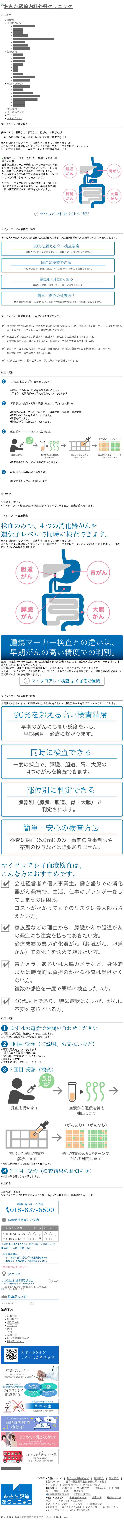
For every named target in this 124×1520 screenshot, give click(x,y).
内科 (15, 67)
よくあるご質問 (15, 112)
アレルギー (19, 102)
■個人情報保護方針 (80, 1510)
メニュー (6, 14)
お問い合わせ (14, 118)
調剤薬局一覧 (20, 45)
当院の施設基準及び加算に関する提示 (33, 39)
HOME (11, 20)
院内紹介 (18, 32)
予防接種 (12, 109)
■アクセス (91, 1507)
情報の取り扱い (21, 48)
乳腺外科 (18, 54)
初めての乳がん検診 (57, 1504)
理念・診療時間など (24, 26)
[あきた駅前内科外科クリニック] (37, 6)
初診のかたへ (20, 35)
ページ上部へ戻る (11, 1468)
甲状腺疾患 (19, 58)
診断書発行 (19, 105)
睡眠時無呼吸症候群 (24, 77)
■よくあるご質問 (71, 1507)
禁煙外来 (18, 74)
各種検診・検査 (21, 86)
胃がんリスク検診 (23, 93)
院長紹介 (18, 29)
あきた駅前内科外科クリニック (31, 1517)
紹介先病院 (19, 42)
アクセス (12, 115)
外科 (15, 70)
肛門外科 (18, 64)
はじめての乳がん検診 (25, 99)
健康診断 (18, 89)
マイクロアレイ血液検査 (26, 96)
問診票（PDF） (21, 80)
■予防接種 (51, 1507)
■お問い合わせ (111, 1507)
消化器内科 (19, 61)
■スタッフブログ (55, 1510)
